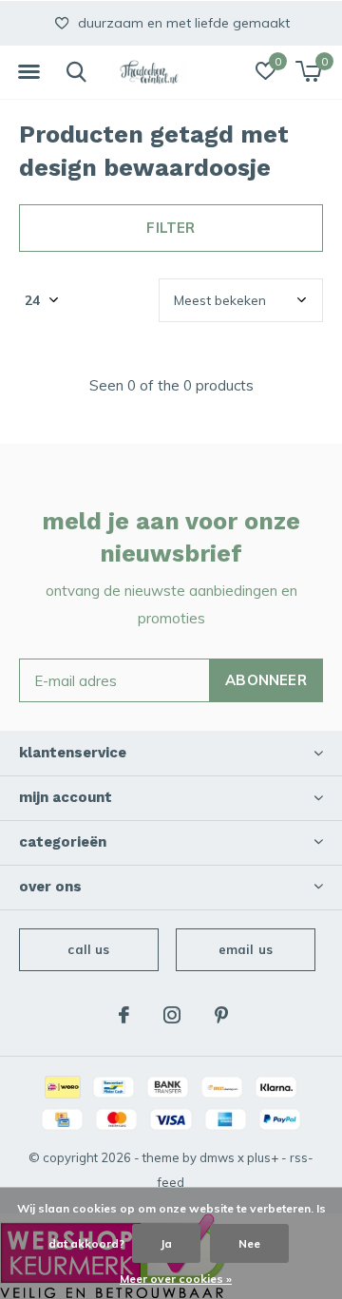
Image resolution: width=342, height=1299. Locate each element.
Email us (245, 949)
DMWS (217, 1157)
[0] (308, 71)
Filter (170, 228)
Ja (166, 1243)
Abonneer (266, 680)
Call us (88, 949)
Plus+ (262, 1157)
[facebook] (124, 1015)
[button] (28, 72)
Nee (249, 1243)
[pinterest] (221, 1015)
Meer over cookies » (176, 1278)
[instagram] (171, 1015)
